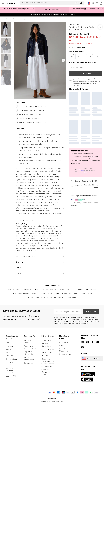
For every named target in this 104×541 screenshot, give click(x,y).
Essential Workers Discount (10, 370)
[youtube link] (97, 342)
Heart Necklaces (41, 290)
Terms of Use (46, 353)
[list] (40, 60)
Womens (9, 19)
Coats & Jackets (31, 19)
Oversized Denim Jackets (41, 294)
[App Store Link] (88, 377)
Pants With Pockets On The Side (42, 298)
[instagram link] (82, 342)
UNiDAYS (9, 356)
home (3, 19)
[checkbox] (70, 81)
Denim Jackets (48, 19)
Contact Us (28, 363)
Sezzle (8, 353)
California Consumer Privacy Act (46, 372)
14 (90, 56)
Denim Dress (13, 290)
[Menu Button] (3, 3)
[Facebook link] (92, 342)
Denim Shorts (27, 290)
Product (44, 356)
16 (97, 56)
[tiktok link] (82, 347)
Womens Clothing (19, 19)
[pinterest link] (87, 342)
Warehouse (74, 24)
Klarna (8, 349)
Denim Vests (71, 290)
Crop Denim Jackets (20, 294)
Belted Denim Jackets (83, 294)
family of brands (85, 319)
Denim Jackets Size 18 (66, 298)
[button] (89, 4)
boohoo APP (11, 376)
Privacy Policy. (84, 323)
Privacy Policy (86, 83)
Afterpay (9, 346)
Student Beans (12, 359)
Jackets (40, 19)
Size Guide (10, 343)
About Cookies (47, 349)
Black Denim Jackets (87, 290)
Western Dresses (57, 290)
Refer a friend (65, 354)
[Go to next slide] (63, 60)
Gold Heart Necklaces (63, 294)
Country (84, 354)
